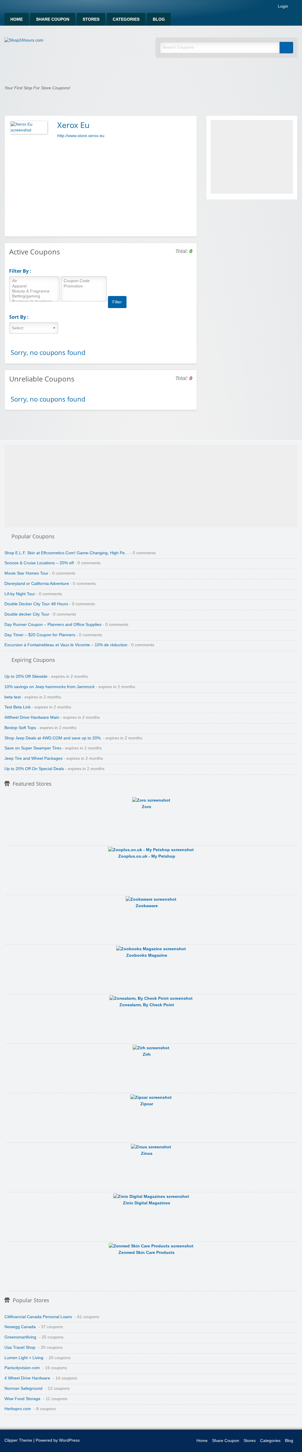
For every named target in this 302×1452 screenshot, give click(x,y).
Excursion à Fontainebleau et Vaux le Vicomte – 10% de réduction (65, 645)
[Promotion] (83, 286)
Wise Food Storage (22, 1399)
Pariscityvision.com (22, 1368)
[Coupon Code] (83, 281)
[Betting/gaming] (34, 296)
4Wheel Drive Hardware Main (31, 717)
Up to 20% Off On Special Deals (34, 769)
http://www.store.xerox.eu (80, 136)
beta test (12, 697)
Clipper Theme (18, 1440)
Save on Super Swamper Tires (32, 748)
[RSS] (296, 7)
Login (282, 6)
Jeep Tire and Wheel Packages (33, 758)
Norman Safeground (23, 1388)
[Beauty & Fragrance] (34, 291)
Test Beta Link (17, 707)
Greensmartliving (20, 1337)
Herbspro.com (17, 1409)
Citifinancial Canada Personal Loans (38, 1317)
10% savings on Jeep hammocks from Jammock (49, 687)
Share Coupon (52, 19)
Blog (159, 19)
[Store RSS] (190, 124)
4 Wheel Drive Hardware (27, 1378)
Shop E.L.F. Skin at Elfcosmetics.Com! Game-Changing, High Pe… (66, 553)
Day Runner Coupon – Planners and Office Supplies (52, 624)
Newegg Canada (20, 1327)
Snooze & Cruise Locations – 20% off (39, 563)
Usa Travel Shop (19, 1347)
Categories (126, 19)
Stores (91, 19)
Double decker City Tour (26, 614)
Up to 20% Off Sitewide (25, 676)
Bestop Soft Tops (20, 728)
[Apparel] (34, 286)
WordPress (69, 1440)
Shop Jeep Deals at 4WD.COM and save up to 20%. (53, 738)
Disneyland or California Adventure (36, 583)
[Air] (34, 281)
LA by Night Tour (19, 594)
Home (16, 19)
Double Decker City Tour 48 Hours (36, 604)
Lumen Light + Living (23, 1358)
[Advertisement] (100, 186)
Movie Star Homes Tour (26, 573)
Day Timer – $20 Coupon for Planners (39, 635)
